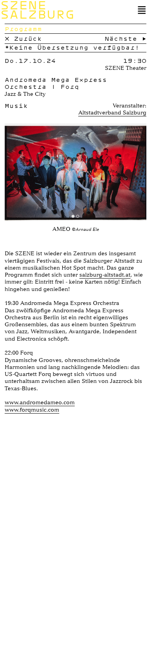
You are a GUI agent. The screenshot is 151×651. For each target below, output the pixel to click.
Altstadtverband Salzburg (112, 112)
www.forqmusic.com (32, 409)
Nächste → (125, 38)
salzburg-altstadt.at (104, 274)
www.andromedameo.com (40, 402)
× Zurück (23, 38)
